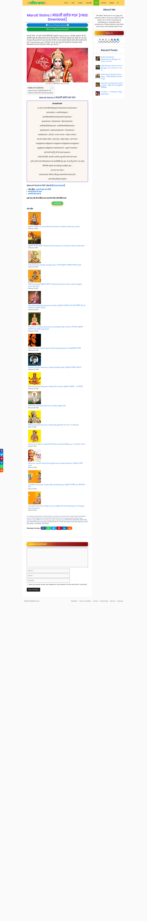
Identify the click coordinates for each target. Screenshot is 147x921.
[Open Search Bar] (118, 3)
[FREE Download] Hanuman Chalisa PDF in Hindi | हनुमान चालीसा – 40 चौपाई (55, 387)
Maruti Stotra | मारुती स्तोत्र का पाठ (40, 90)
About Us (113, 601)
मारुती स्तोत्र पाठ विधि (43, 189)
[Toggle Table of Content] (51, 88)
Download (58, 185)
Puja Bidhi (89, 3)
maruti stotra (65, 516)
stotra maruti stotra (58, 520)
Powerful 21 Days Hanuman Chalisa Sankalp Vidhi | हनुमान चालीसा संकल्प (54, 367)
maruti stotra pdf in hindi (70, 518)
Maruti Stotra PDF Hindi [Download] (41, 93)
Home (66, 3)
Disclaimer (74, 601)
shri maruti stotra (45, 520)
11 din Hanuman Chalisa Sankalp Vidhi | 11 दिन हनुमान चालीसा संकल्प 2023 (54, 265)
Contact (103, 3)
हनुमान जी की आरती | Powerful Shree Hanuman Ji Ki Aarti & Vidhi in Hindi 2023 (56, 246)
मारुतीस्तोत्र (38, 523)
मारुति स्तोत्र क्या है (34, 194)
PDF (96, 3)
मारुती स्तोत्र (75, 520)
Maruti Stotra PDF (56, 518)
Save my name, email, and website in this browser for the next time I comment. (58, 584)
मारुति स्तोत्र (68, 520)
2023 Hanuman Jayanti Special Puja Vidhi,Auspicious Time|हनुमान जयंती (54, 348)
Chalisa (80, 3)
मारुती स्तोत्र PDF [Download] (38, 522)
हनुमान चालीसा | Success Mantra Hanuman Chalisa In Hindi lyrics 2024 (54, 227)
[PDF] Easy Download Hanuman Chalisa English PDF (47, 406)
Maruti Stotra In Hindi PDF (43, 518)
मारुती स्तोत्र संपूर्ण (64, 522)
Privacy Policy (104, 601)
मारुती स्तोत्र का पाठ (53, 522)
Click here (57, 203)
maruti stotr (56, 516)
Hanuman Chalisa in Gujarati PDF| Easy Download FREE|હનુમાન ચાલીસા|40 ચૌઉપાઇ (56, 444)
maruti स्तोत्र (36, 520)
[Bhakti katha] (37, 3)
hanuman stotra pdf (35, 516)
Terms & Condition (85, 601)
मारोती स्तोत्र (45, 523)
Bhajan (112, 3)
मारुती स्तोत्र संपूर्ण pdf (76, 522)
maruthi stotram (47, 516)
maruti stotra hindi (75, 516)
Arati (72, 3)
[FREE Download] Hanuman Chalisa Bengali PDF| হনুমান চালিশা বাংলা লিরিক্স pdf (53, 425)
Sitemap (120, 601)
